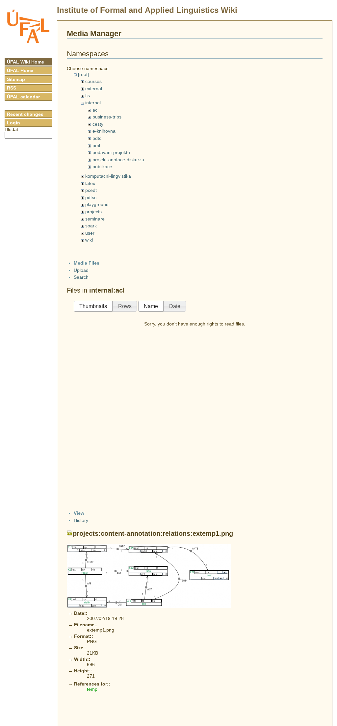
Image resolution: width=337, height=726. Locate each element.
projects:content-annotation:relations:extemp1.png (153, 533)
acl (95, 110)
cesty (97, 124)
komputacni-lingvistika (108, 176)
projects (93, 211)
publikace (102, 166)
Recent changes (25, 114)
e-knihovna (104, 131)
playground (97, 204)
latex (90, 183)
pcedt (91, 190)
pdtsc (90, 197)
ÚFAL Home (20, 70)
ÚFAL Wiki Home (25, 62)
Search (81, 277)
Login (13, 122)
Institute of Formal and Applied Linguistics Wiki (147, 10)
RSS (11, 88)
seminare (95, 218)
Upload (81, 270)
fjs (87, 95)
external (93, 88)
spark (91, 225)
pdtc (96, 138)
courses (93, 81)
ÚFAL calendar (23, 96)
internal (93, 102)
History (81, 520)
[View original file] (149, 575)
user (89, 233)
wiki (89, 240)
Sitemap (16, 79)
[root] (83, 74)
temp (92, 689)
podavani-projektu (111, 152)
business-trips (106, 116)
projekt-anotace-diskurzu (118, 159)
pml (96, 145)
